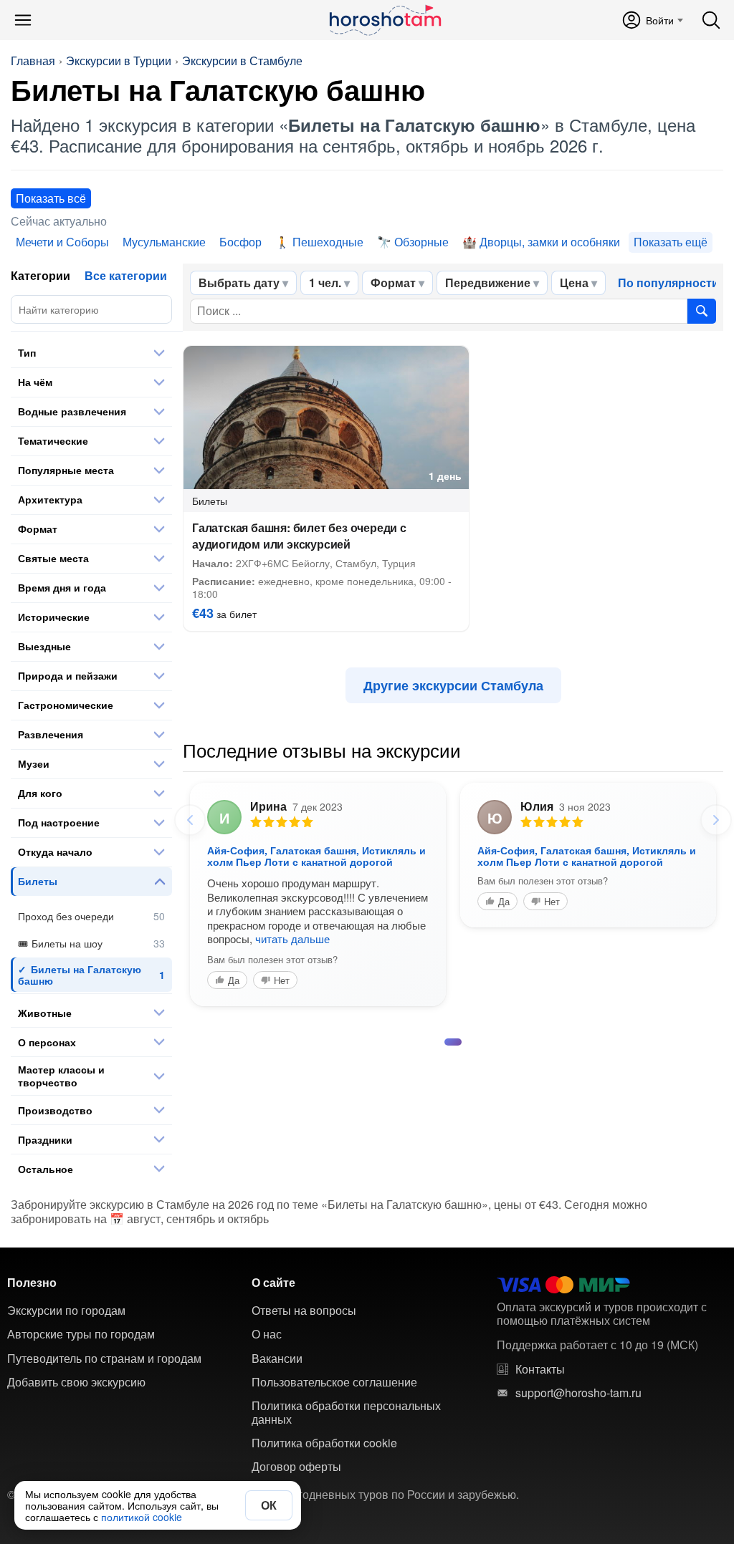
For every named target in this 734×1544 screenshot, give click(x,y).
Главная (33, 60)
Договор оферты (296, 1466)
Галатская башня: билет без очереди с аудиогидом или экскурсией (299, 535)
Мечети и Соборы (62, 241)
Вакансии (277, 1358)
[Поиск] (711, 20)
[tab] (453, 1042)
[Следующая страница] (716, 820)
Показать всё (51, 198)
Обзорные (421, 241)
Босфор (240, 241)
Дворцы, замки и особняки (550, 241)
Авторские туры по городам (81, 1334)
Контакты (540, 1369)
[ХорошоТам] (384, 20)
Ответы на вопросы (304, 1310)
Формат (393, 282)
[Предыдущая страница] (190, 820)
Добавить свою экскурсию (76, 1382)
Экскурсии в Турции (118, 60)
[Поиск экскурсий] (701, 311)
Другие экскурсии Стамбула (453, 685)
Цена (574, 282)
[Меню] (23, 20)
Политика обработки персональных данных (346, 1412)
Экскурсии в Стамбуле (242, 60)
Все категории (126, 275)
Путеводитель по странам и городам (104, 1358)
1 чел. (325, 282)
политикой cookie (141, 1517)
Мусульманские (164, 241)
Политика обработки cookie (324, 1443)
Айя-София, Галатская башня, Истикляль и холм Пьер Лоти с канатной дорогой (316, 856)
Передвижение (487, 282)
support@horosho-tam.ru (578, 1392)
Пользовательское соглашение (334, 1382)
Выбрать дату (239, 282)
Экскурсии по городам (66, 1310)
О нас (267, 1334)
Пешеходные (327, 241)
